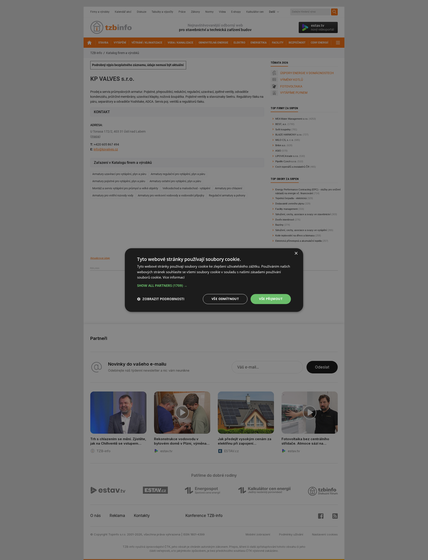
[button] (214, 285)
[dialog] (214, 280)
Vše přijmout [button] (270, 299)
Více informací (174, 277)
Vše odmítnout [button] (225, 299)
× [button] (296, 253)
